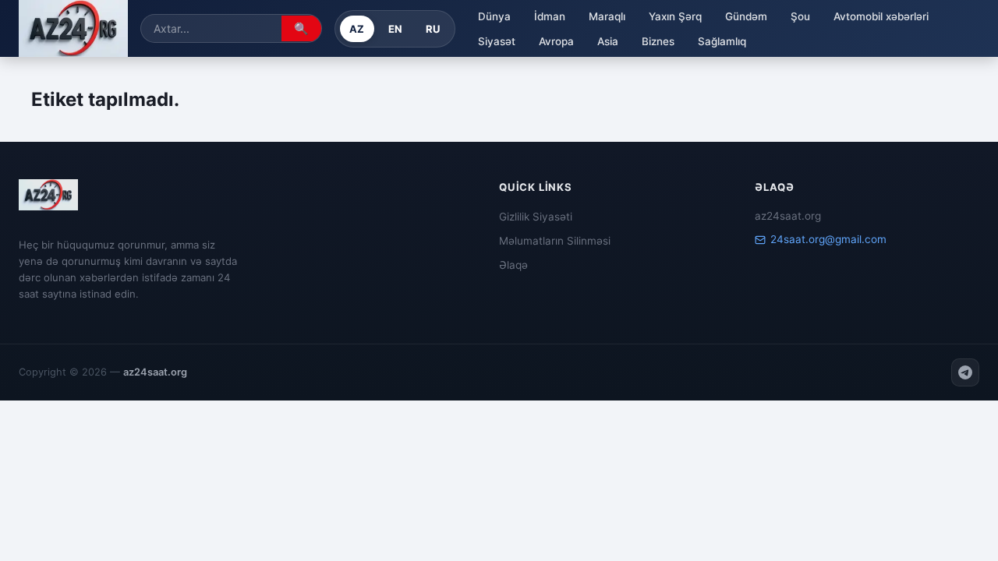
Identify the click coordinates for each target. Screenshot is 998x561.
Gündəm (746, 16)
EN (395, 29)
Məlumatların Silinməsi (554, 241)
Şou (800, 16)
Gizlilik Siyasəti (535, 216)
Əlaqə (513, 265)
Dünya (494, 16)
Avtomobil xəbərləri (881, 16)
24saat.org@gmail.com (828, 239)
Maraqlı (607, 16)
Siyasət (496, 41)
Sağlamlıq (722, 41)
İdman (549, 16)
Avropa (556, 41)
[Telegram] (965, 372)
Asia (607, 41)
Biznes (658, 41)
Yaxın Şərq (675, 16)
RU (433, 29)
